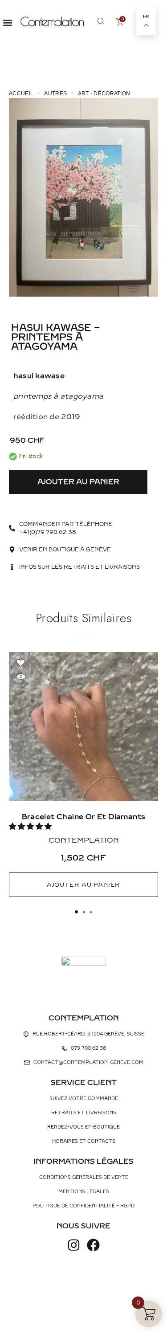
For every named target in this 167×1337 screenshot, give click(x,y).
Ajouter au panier (78, 481)
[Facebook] (93, 1245)
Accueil (21, 93)
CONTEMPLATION (84, 840)
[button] (7, 22)
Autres (55, 93)
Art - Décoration (104, 93)
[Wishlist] (20, 663)
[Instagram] (73, 1245)
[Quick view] (20, 677)
